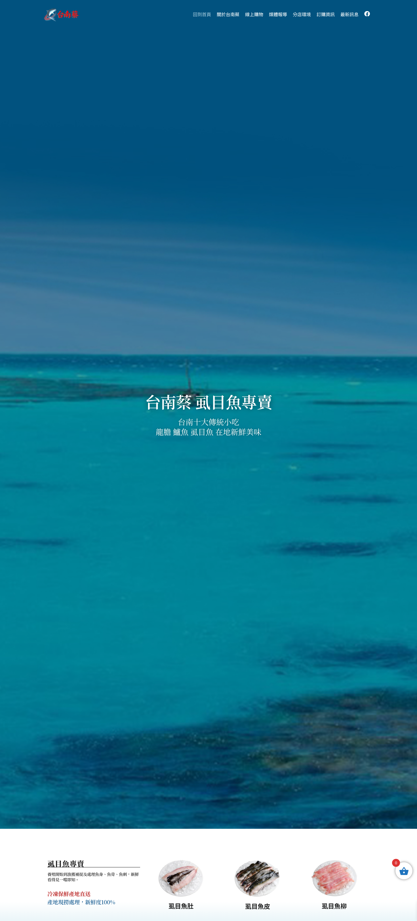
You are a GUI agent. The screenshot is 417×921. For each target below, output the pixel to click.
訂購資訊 (326, 14)
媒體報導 (278, 14)
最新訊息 (349, 14)
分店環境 (302, 14)
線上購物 (254, 14)
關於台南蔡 (228, 14)
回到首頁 (202, 14)
